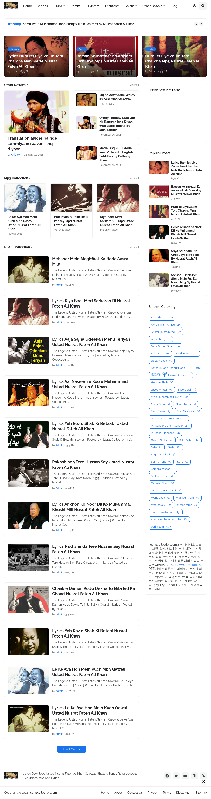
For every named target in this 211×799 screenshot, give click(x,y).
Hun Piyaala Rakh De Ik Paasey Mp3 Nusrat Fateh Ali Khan (71, 221)
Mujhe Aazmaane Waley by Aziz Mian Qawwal (117, 97)
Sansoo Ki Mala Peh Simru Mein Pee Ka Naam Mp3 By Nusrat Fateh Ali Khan (185, 280)
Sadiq (174, 447)
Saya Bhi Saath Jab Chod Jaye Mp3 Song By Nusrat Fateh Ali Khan (185, 256)
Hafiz (156, 375)
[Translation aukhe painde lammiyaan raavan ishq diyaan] (36, 112)
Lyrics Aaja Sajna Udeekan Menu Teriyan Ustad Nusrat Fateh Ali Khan (91, 342)
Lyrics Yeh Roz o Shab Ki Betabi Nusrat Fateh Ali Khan (89, 633)
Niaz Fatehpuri (188, 411)
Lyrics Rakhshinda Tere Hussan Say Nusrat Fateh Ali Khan (93, 549)
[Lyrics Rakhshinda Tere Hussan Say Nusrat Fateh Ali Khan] (28, 557)
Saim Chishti (161, 461)
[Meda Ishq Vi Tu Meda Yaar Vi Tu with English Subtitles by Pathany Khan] (86, 153)
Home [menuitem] (27, 6)
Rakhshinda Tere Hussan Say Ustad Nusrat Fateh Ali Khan (93, 465)
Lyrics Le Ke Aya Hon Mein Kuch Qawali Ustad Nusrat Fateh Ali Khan (90, 710)
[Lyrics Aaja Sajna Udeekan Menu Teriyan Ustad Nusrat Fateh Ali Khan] (28, 350)
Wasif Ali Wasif (187, 497)
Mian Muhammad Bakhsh (169, 396)
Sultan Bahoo (162, 476)
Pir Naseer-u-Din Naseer (168, 418)
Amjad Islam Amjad (165, 324)
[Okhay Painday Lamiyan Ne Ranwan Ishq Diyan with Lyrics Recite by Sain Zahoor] (86, 122)
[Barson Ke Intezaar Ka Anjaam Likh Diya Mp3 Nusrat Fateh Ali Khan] (159, 191)
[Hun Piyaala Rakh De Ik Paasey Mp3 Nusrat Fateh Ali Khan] (72, 198)
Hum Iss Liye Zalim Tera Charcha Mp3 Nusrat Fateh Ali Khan (185, 210)
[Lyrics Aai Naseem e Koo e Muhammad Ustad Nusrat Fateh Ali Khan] (28, 392)
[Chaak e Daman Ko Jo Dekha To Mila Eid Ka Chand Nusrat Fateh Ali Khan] (28, 599)
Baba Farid (160, 353)
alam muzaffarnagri (165, 512)
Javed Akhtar (161, 389)
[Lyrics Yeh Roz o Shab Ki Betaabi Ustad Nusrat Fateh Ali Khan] (28, 434)
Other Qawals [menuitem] (152, 6)
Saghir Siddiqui (163, 454)
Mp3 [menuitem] (59, 6)
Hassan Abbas (179, 375)
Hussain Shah (162, 382)
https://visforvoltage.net (187, 564)
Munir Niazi (160, 404)
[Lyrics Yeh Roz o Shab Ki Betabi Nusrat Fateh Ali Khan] (28, 641)
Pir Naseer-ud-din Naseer (170, 425)
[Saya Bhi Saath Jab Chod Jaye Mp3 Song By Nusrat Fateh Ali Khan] (159, 255)
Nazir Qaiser (161, 411)
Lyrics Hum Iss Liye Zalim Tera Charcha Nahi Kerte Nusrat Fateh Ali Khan (187, 168)
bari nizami (161, 526)
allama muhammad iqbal (169, 519)
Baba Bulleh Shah (165, 346)
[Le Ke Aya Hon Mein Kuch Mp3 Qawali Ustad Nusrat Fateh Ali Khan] (25, 198)
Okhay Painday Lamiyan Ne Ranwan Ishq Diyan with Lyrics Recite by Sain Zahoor (117, 124)
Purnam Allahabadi (165, 432)
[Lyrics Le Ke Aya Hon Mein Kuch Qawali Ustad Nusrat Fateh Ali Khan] (28, 718)
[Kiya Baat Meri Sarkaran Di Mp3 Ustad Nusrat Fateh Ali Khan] (118, 198)
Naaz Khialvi (186, 404)
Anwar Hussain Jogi (166, 331)
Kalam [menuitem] (129, 6)
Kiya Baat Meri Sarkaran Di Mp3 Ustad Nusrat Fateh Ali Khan (117, 221)
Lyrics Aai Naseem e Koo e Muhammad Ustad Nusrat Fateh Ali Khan (90, 384)
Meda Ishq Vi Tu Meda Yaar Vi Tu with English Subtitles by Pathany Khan (116, 154)
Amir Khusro (162, 317)
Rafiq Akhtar (189, 440)
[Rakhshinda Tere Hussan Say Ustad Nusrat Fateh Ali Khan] (28, 473)
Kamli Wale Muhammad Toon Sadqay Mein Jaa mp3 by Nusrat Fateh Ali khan (79, 24)
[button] (194, 6)
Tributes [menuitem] (111, 6)
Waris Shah (160, 497)
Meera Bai (187, 389)
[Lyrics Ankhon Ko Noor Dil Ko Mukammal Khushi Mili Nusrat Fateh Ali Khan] (28, 515)
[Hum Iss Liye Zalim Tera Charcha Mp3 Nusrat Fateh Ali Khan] (159, 211)
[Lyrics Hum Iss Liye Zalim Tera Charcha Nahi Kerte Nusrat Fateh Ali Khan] (159, 167)
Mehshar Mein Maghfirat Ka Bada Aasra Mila (90, 261)
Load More (70, 749)
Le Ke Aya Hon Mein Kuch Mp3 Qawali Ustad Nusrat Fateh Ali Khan (24, 223)
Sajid (182, 461)
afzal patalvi (161, 505)
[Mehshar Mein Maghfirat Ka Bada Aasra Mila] (28, 269)
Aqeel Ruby (160, 339)
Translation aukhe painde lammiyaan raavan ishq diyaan (32, 143)
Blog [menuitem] (173, 6)
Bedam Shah (161, 360)
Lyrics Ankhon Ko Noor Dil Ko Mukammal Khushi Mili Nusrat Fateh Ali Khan (91, 507)
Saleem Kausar (163, 468)
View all (134, 85)
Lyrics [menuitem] (92, 6)
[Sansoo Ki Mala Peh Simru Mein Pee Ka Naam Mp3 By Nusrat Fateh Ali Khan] (159, 280)
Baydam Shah (186, 353)
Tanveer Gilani (162, 483)
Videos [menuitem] (43, 6)
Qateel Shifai (162, 440)
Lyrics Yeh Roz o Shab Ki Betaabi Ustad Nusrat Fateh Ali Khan (90, 426)
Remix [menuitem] (75, 6)
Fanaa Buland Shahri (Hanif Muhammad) (175, 368)
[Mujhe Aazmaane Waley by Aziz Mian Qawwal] (86, 99)
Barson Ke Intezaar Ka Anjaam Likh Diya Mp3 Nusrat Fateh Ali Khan (186, 190)
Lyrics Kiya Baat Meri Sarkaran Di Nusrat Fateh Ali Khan (91, 303)
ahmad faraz (187, 505)
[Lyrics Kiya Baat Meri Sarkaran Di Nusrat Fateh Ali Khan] (28, 311)
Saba (156, 447)
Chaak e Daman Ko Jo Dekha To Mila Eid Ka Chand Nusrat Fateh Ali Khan (93, 591)
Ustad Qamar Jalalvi (166, 490)
